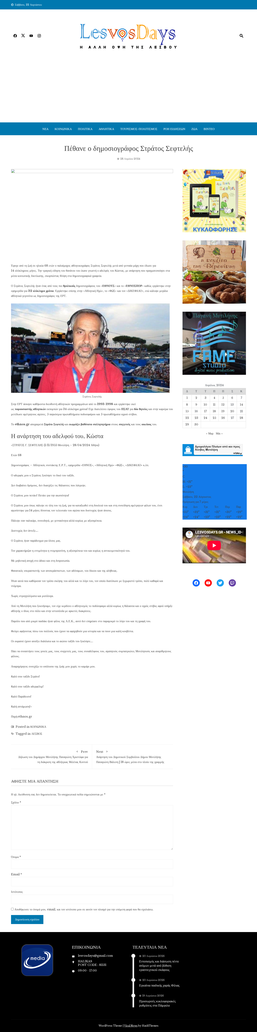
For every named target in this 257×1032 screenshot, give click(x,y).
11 (214, 404)
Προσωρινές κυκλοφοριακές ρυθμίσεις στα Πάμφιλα (157, 1003)
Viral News (131, 1025)
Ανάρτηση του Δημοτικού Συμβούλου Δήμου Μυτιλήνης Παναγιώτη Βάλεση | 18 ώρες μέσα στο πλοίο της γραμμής (130, 757)
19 (222, 411)
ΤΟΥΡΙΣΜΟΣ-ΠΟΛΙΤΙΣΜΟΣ (138, 129)
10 (205, 404)
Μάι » (219, 433)
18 (214, 411)
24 (205, 418)
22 (187, 418)
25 (214, 418)
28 (241, 418)
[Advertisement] (128, 92)
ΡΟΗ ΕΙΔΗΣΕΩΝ (174, 129)
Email (16, 874)
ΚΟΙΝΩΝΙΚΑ (63, 129)
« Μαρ (209, 433)
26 (223, 418)
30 (196, 424)
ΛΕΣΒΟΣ (36, 734)
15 (187, 411)
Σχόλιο (16, 802)
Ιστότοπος (17, 892)
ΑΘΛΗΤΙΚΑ (106, 129)
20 (232, 411)
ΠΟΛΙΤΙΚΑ (85, 129)
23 (196, 418)
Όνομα (16, 857)
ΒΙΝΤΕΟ (209, 129)
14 (241, 404)
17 (205, 411)
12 (222, 404)
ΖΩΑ (194, 129)
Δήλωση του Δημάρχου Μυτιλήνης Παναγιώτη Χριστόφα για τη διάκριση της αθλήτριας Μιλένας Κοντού (53, 757)
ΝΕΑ (45, 129)
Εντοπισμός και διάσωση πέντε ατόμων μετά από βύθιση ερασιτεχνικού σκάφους (159, 965)
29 (187, 424)
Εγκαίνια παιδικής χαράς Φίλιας (159, 985)
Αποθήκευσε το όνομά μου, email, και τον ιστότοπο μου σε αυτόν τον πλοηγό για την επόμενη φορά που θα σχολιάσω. (83, 909)
